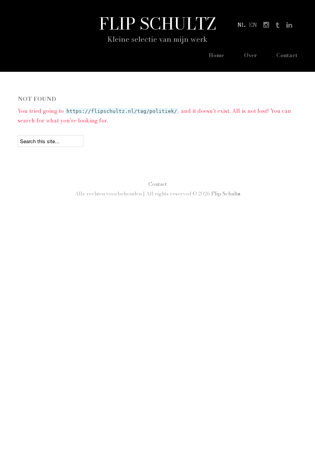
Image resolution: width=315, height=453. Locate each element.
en (253, 25)
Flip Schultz (157, 23)
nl (241, 25)
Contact (286, 55)
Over (250, 55)
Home (216, 55)
